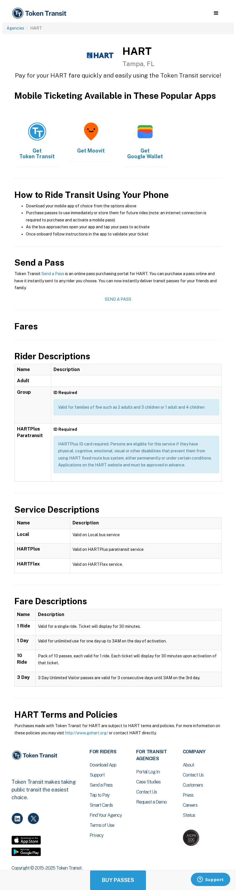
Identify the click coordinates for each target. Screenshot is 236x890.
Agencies (15, 28)
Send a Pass (52, 273)
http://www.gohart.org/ (86, 733)
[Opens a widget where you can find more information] (210, 880)
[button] (216, 13)
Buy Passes (118, 880)
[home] (40, 13)
